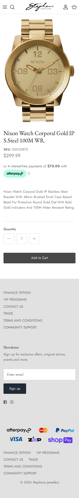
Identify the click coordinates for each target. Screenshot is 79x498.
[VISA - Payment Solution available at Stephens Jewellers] (15, 441)
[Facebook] (5, 402)
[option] (39, 70)
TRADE (8, 313)
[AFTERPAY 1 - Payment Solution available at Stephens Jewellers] (18, 432)
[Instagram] (11, 402)
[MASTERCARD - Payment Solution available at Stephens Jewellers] (42, 432)
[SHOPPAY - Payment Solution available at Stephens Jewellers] (58, 441)
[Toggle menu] (5, 7)
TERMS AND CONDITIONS (23, 320)
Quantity (10, 229)
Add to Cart (39, 257)
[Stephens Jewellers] (39, 7)
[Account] (64, 7)
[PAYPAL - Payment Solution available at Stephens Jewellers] (63, 432)
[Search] (14, 7)
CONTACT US (13, 306)
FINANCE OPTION (17, 292)
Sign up (14, 388)
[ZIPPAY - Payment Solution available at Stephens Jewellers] (34, 441)
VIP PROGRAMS (15, 299)
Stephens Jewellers (46, 482)
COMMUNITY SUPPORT (20, 327)
